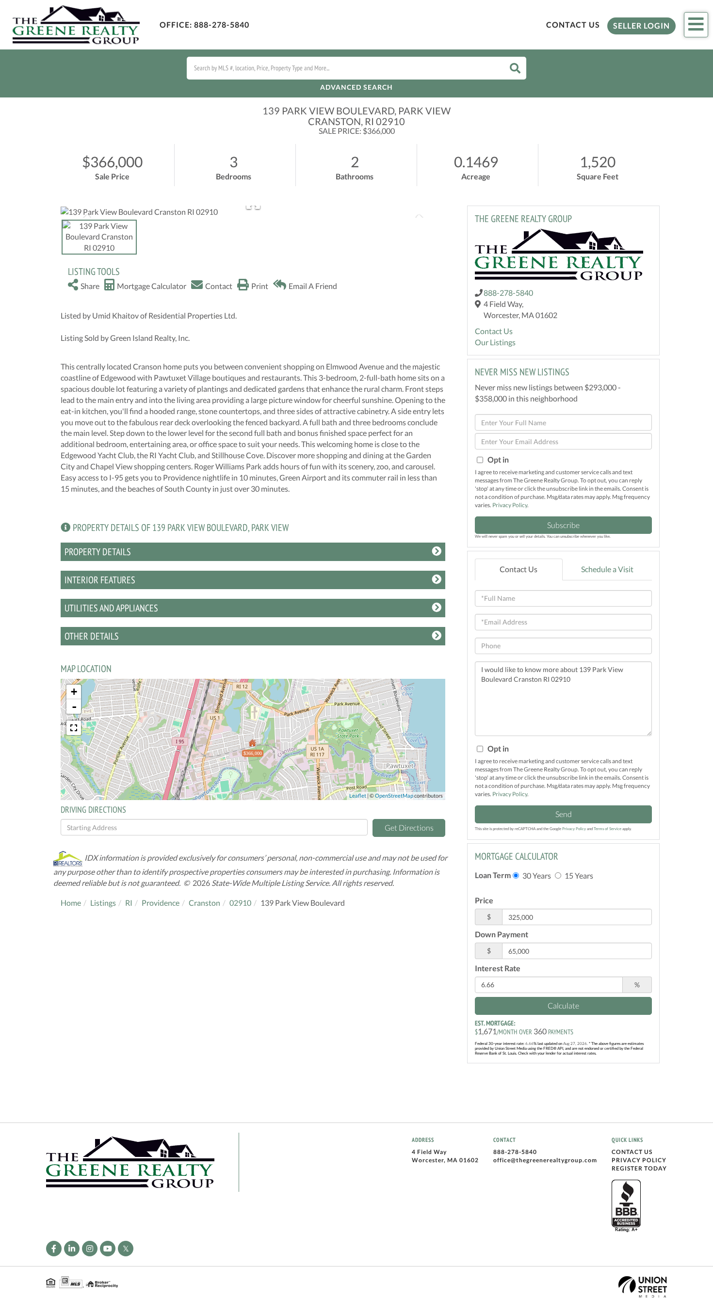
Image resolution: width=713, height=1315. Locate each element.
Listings (103, 902)
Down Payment (501, 934)
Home (71, 902)
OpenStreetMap (394, 795)
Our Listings (495, 342)
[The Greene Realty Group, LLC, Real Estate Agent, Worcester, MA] (626, 1206)
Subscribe (563, 524)
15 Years (578, 875)
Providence (160, 902)
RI (128, 902)
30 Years (536, 875)
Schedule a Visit (607, 569)
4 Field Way (429, 1151)
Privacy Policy (509, 505)
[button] (515, 68)
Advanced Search (356, 87)
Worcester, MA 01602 (445, 1160)
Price (484, 900)
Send (563, 813)
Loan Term (493, 875)
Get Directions (409, 827)
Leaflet (357, 795)
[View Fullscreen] (73, 728)
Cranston (204, 902)
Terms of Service (607, 828)
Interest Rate (497, 968)
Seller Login (641, 25)
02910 (240, 902)
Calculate (563, 1005)
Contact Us (573, 24)
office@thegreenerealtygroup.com (545, 1160)
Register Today (639, 1168)
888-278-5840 (221, 24)
